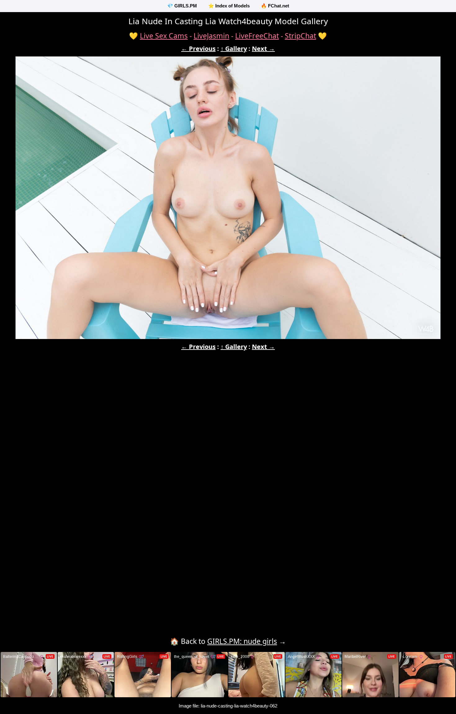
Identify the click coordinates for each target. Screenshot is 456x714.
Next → (263, 48)
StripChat (300, 36)
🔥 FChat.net (275, 5)
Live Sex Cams (164, 36)
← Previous (198, 48)
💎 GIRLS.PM (182, 5)
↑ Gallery (234, 48)
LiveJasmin (211, 36)
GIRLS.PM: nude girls (242, 641)
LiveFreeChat (257, 36)
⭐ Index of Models (229, 5)
